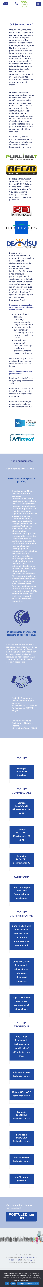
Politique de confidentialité (28, 1283)
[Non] (40, 1279)
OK (7, 1283)
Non (13, 1283)
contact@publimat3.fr (29, 1257)
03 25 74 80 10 (14, 1260)
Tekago (30, 1260)
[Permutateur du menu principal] (38, 4)
